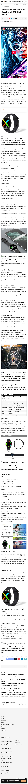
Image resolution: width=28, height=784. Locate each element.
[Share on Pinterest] (9, 18)
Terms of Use (6, 781)
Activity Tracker (6, 4)
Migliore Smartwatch (13, 1)
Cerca (23, 666)
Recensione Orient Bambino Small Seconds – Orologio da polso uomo (6, 737)
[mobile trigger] (2, 1)
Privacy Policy (16, 780)
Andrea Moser (6, 21)
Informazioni (3, 720)
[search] (18, 1)
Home (2, 4)
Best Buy (3, 717)
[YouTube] (26, 778)
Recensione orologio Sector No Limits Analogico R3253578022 (7, 743)
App (2, 715)
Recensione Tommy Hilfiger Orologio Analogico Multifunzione (7, 753)
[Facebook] (22, 778)
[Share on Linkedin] (12, 18)
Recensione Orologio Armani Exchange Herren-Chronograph (6, 772)
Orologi (2, 722)
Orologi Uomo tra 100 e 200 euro (7, 724)
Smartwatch (3, 730)
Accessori (3, 711)
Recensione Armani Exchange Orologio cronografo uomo (5, 766)
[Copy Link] (14, 18)
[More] (16, 18)
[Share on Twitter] (7, 18)
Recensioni (3, 726)
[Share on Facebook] (5, 18)
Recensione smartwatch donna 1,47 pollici (12, 674)
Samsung (3, 728)
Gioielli (2, 718)
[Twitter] (23, 778)
